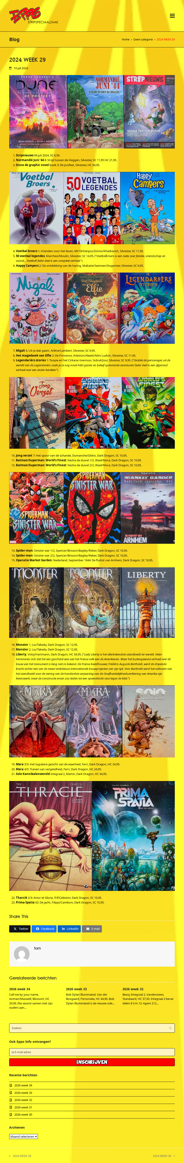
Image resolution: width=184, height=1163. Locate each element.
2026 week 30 (23, 1114)
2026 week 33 (76, 989)
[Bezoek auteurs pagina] (22, 954)
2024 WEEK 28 (20, 1156)
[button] (172, 15)
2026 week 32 (133, 989)
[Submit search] (170, 1028)
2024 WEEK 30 (162, 1156)
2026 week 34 (19, 989)
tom (37, 948)
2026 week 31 (23, 1107)
